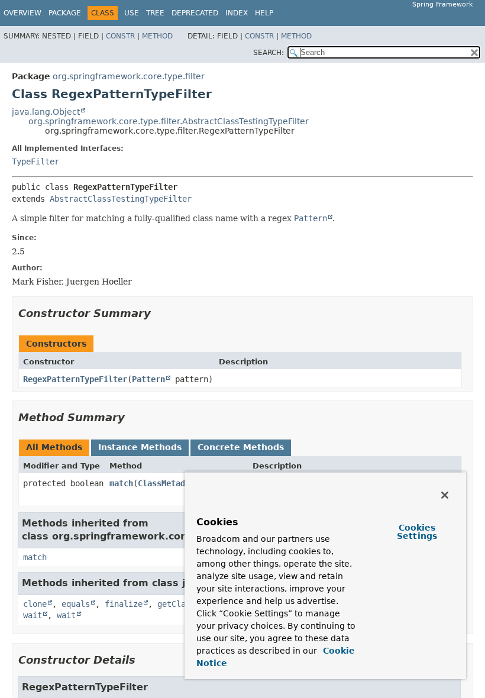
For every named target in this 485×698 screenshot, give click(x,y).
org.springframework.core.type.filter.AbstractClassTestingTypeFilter (168, 121)
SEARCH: (268, 53)
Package (64, 13)
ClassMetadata (168, 483)
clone (35, 604)
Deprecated (195, 13)
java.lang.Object (46, 112)
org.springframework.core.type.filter (129, 76)
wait (32, 615)
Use (131, 13)
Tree (155, 13)
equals (76, 604)
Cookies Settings (417, 532)
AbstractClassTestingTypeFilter (121, 198)
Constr (120, 36)
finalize (124, 604)
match (121, 483)
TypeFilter (35, 161)
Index (236, 13)
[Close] (445, 495)
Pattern (148, 379)
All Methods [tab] (54, 447)
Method (157, 36)
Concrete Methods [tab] (241, 447)
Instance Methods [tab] (140, 447)
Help (264, 13)
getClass (176, 604)
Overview (22, 13)
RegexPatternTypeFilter (75, 379)
